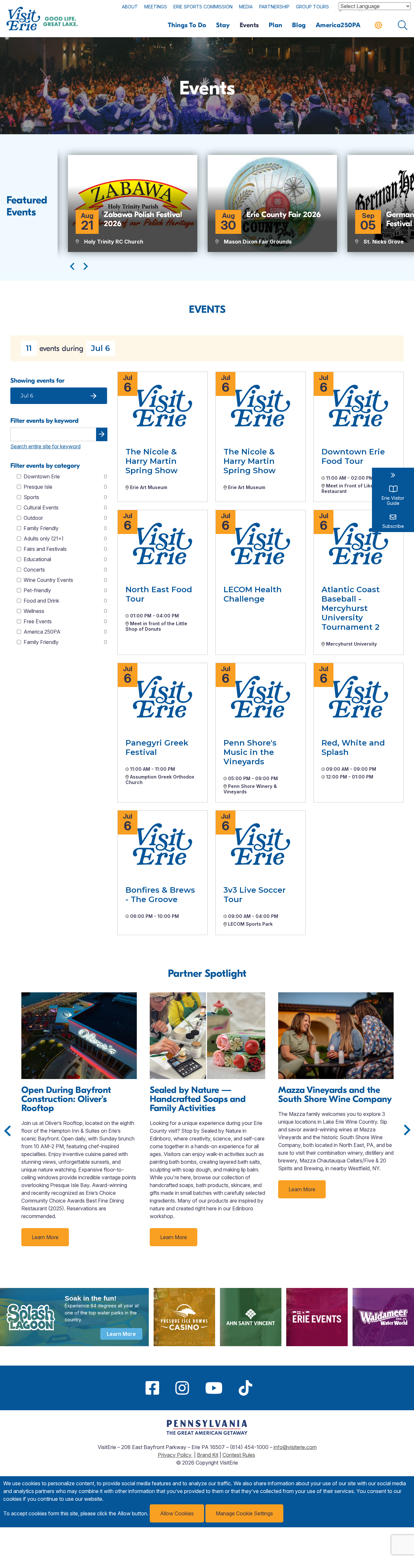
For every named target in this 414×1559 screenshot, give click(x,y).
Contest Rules (239, 1455)
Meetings (155, 6)
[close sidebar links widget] (393, 475)
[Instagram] (182, 1388)
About (130, 6)
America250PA (338, 25)
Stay (223, 25)
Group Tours (312, 6)
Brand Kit (207, 1455)
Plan (275, 25)
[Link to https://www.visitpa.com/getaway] (207, 1433)
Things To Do (187, 25)
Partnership (274, 6)
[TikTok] (245, 1388)
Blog (299, 25)
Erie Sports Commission (203, 6)
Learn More (45, 1237)
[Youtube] (214, 1388)
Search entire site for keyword (45, 446)
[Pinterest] (268, 1388)
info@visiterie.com (295, 1447)
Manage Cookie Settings (244, 1513)
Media (246, 6)
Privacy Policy (175, 1455)
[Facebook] (152, 1388)
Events (249, 25)
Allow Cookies (177, 1513)
